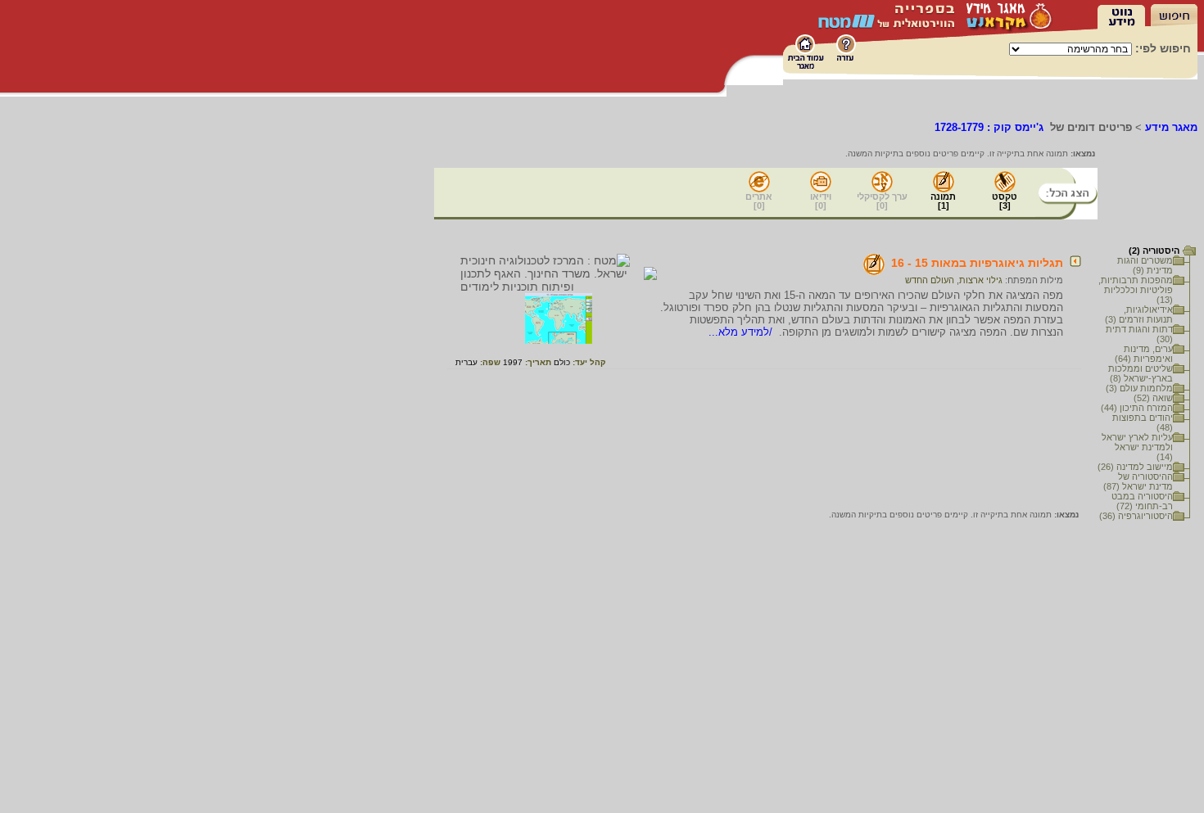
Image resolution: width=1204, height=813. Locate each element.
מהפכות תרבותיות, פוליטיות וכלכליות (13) (1135, 290)
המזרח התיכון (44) (1137, 408)
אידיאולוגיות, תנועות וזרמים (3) (1139, 314)
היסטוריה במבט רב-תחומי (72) (1142, 501)
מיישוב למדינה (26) (1135, 467)
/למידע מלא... (742, 332)
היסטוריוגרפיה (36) (1136, 516)
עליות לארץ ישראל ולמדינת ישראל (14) (1137, 447)
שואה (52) (1153, 398)
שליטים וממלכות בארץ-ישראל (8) (1140, 373)
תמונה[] (943, 201)
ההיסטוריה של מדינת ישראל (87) (1138, 481)
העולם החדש (929, 280)
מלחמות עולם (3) (1139, 388)
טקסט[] (1004, 201)
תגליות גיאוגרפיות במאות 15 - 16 (977, 262)
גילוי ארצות (981, 280)
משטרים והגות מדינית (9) (1145, 265)
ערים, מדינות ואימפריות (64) (1144, 354)
